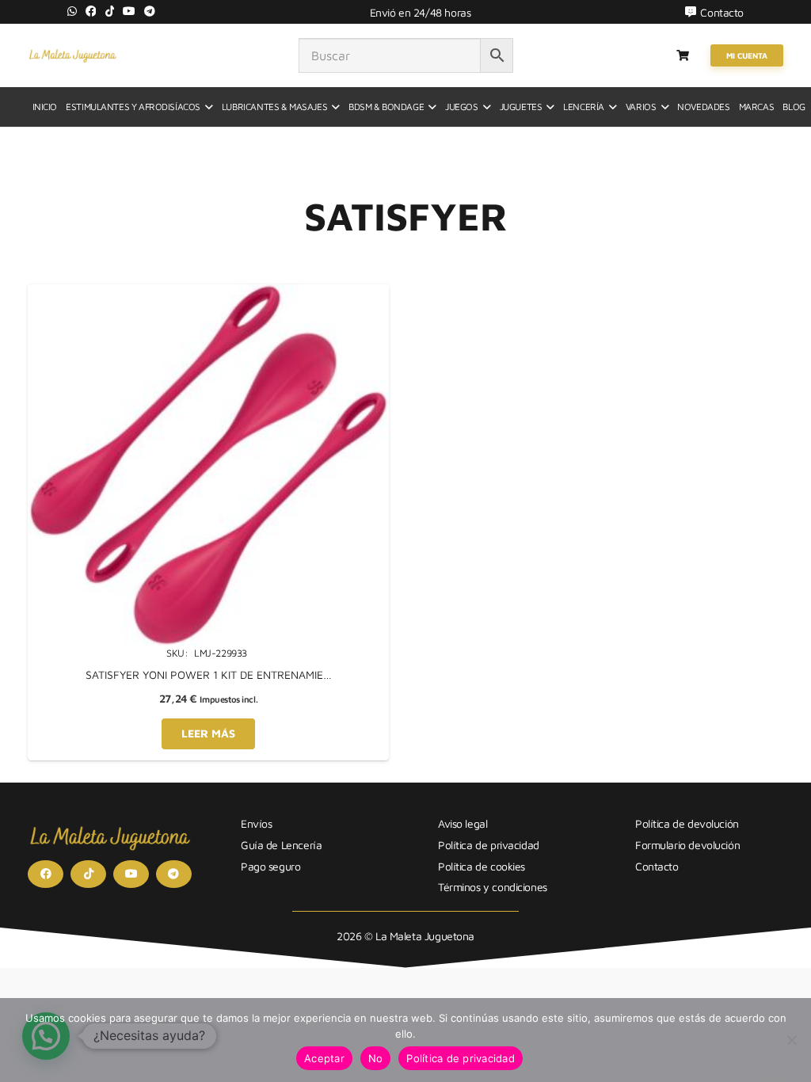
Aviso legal (462, 823)
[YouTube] (129, 11)
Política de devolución (687, 823)
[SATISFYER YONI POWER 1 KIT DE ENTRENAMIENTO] (208, 292)
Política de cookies (481, 866)
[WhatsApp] (72, 11)
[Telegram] (149, 11)
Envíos (256, 823)
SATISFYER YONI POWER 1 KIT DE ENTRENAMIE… (209, 674)
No (375, 1058)
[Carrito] (683, 55)
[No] (791, 1040)
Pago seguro (270, 866)
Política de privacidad (488, 845)
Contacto (657, 866)
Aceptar (324, 1058)
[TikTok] (110, 11)
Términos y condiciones (492, 886)
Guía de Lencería (281, 845)
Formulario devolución (687, 845)
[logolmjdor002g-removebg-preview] (72, 55)
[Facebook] (91, 11)
